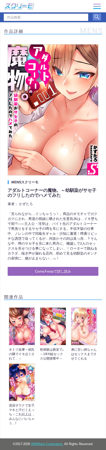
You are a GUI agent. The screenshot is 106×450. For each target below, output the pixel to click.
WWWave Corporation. (47, 444)
